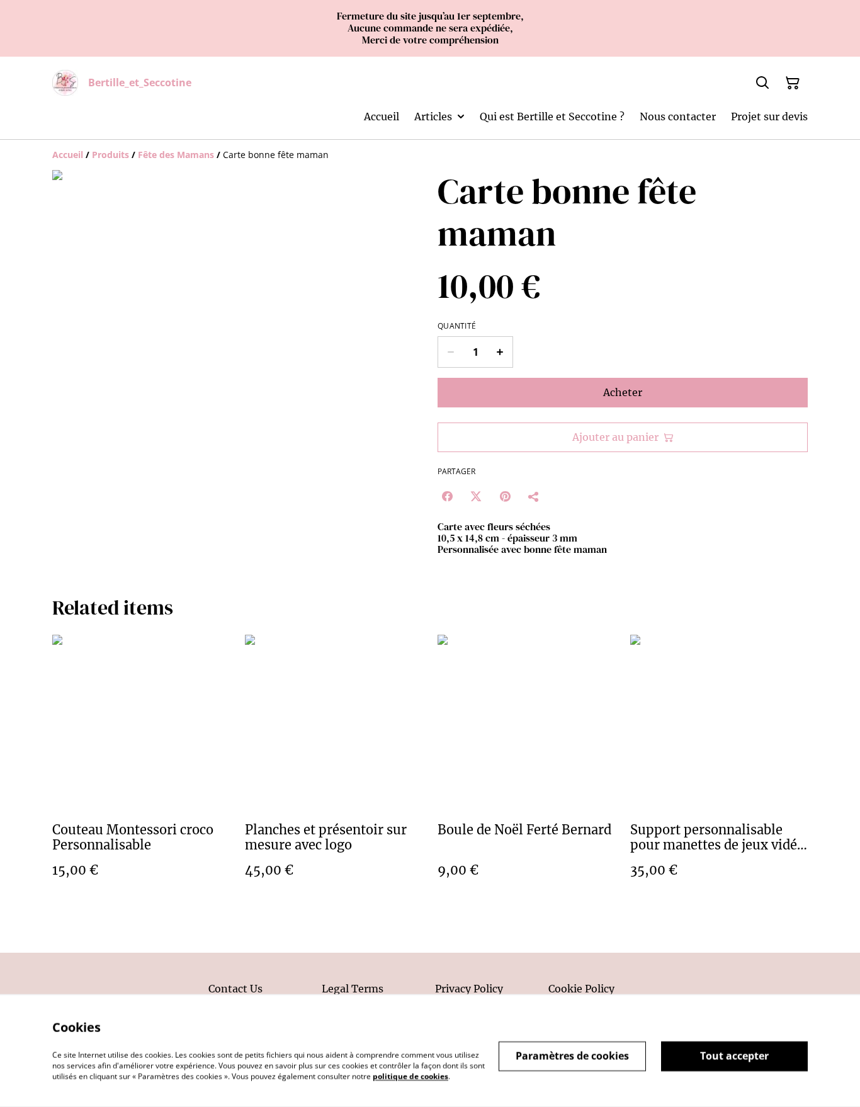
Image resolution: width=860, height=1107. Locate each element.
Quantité (457, 326)
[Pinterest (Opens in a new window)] (504, 496)
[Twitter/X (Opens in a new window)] (476, 496)
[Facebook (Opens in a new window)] (447, 496)
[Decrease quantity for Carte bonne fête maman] (450, 352)
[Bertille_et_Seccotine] (65, 83)
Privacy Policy (469, 988)
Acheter (622, 392)
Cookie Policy (581, 988)
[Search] (762, 83)
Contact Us (235, 988)
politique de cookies (410, 1075)
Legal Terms (352, 988)
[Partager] (533, 496)
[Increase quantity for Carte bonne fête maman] (500, 352)
